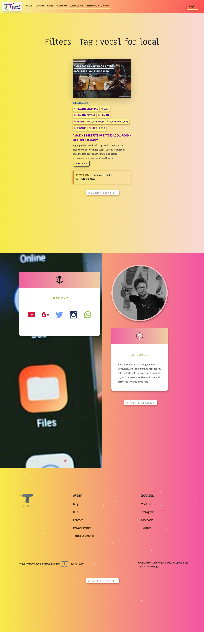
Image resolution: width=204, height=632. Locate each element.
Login (192, 6)
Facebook (147, 520)
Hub (75, 512)
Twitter (146, 528)
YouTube (146, 504)
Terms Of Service (83, 536)
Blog (76, 504)
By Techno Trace (84, 175)
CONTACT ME (76, 5)
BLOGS (50, 5)
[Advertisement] (102, 218)
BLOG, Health (80, 103)
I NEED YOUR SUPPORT (97, 5)
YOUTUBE (39, 5)
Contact (78, 520)
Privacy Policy (82, 528)
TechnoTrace (76, 563)
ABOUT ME (61, 5)
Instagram (147, 512)
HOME (29, 5)
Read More (81, 163)
